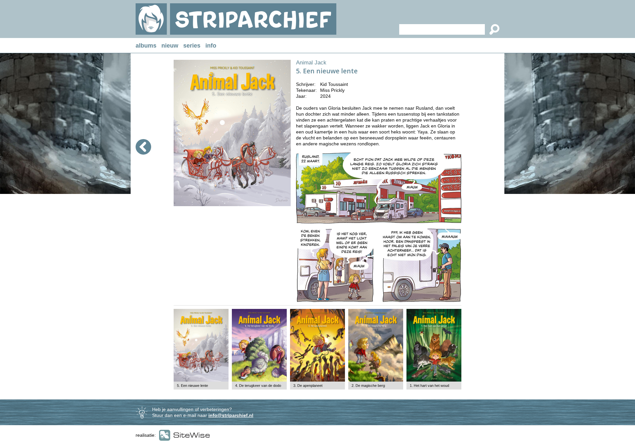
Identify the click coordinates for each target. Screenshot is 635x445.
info (210, 45)
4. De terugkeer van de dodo (258, 386)
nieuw (169, 45)
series (191, 45)
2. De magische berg (368, 386)
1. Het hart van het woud (429, 386)
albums (146, 45)
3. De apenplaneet (307, 386)
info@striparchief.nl (230, 415)
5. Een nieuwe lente (192, 386)
